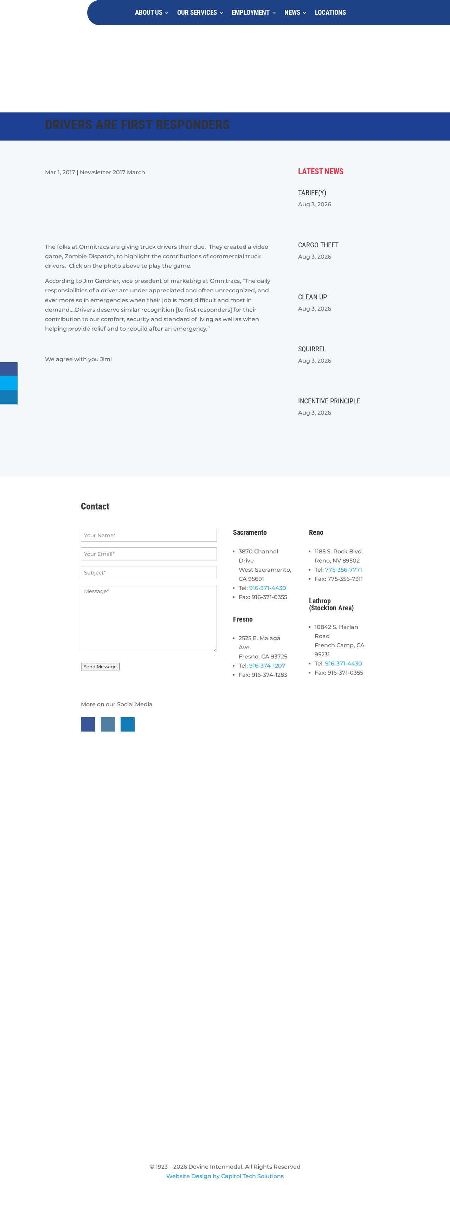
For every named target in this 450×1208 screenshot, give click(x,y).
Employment (251, 12)
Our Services (197, 12)
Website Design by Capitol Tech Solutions (225, 1176)
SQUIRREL (312, 349)
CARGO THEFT (318, 245)
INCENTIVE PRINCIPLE (329, 401)
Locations (330, 12)
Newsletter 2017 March (112, 172)
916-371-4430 (267, 588)
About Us (148, 12)
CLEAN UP (312, 297)
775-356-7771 (343, 569)
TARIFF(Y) (312, 192)
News (292, 12)
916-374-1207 (267, 665)
